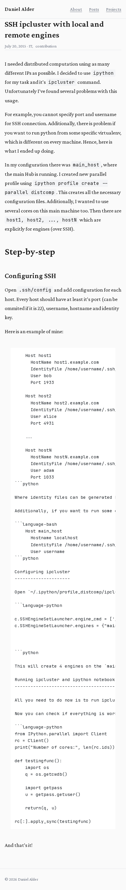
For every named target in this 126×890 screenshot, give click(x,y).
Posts (94, 9)
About (76, 9)
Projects (113, 9)
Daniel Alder (19, 9)
